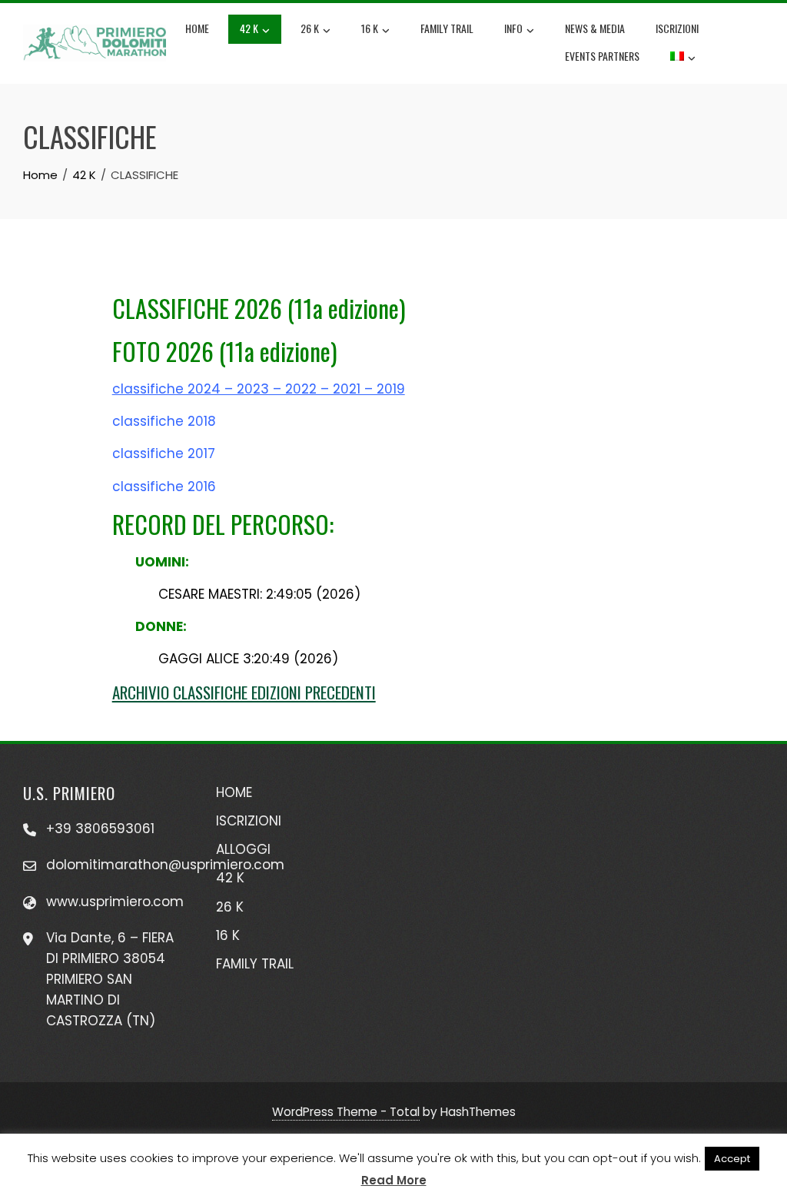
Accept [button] (732, 1158)
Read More (394, 1180)
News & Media (595, 28)
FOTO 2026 (163, 351)
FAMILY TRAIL (446, 28)
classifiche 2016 (166, 486)
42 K (249, 28)
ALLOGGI (243, 849)
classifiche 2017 (165, 453)
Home (197, 28)
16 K (369, 28)
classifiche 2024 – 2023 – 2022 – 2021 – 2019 (258, 389)
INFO (513, 28)
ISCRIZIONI (677, 28)
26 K (310, 28)
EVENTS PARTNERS (602, 56)
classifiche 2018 (166, 421)
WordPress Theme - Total (346, 1112)
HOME (234, 792)
